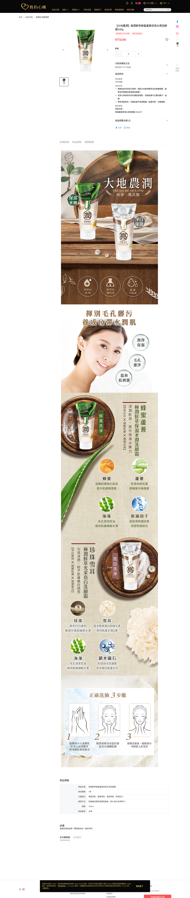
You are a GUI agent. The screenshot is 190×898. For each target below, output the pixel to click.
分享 (120, 128)
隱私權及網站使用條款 (77, 894)
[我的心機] (33, 7)
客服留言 (109, 894)
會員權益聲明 (111, 897)
